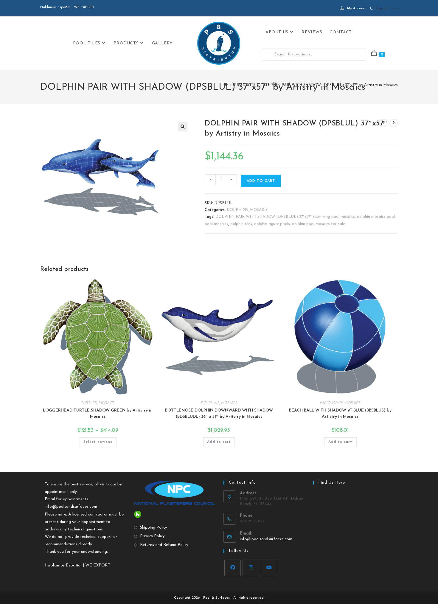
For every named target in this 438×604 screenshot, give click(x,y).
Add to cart (261, 181)
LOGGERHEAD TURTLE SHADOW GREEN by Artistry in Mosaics (98, 413)
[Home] (225, 85)
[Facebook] (232, 568)
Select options (97, 442)
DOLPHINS (237, 210)
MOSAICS (259, 210)
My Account (357, 8)
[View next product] (393, 123)
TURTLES (89, 403)
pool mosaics (216, 224)
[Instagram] (251, 568)
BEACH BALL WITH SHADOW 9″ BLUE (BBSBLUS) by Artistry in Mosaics (340, 413)
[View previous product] (383, 123)
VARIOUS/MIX (331, 403)
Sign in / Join (387, 8)
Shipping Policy (153, 528)
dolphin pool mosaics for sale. (319, 224)
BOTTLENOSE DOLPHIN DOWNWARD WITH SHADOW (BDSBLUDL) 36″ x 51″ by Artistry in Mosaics (219, 413)
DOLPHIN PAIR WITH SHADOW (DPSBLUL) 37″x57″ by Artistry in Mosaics (329, 85)
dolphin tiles (241, 224)
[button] (182, 126)
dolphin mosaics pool (376, 217)
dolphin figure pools (272, 224)
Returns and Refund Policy (164, 545)
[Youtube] (269, 568)
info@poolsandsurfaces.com (71, 506)
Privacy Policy (152, 536)
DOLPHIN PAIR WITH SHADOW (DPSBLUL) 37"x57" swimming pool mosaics (285, 217)
